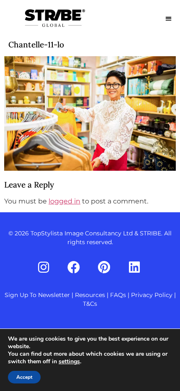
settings (69, 361)
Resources (90, 295)
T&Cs (90, 304)
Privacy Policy (151, 295)
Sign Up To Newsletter (37, 295)
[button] (168, 18)
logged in (64, 201)
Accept (24, 377)
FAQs (118, 295)
